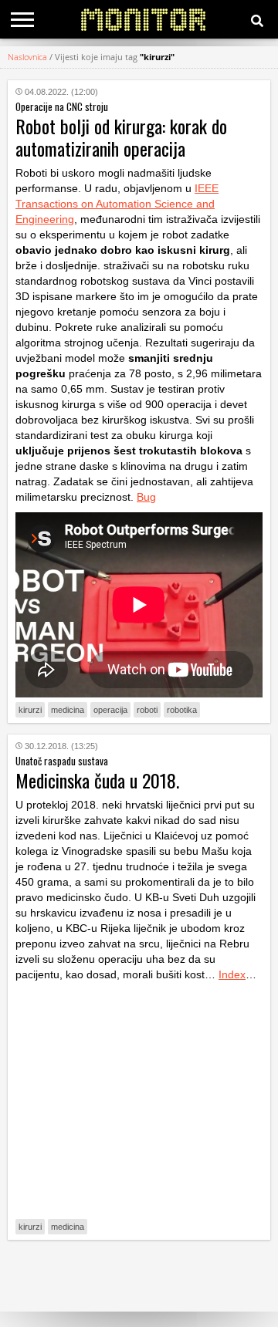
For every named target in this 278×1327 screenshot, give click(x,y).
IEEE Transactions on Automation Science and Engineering (117, 203)
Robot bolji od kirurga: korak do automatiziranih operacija (121, 137)
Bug (146, 497)
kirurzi (30, 709)
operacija (110, 709)
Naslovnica (27, 56)
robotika (182, 709)
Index (232, 974)
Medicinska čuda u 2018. (97, 780)
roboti (147, 709)
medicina (67, 709)
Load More (139, 1275)
